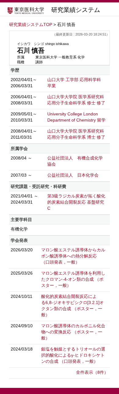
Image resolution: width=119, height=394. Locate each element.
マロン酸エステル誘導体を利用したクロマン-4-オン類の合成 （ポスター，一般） (73, 279)
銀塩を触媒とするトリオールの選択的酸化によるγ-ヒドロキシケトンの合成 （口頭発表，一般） (73, 355)
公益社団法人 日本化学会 (73, 175)
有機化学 (19, 229)
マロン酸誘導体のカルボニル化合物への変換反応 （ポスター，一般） (73, 331)
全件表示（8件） (92, 372)
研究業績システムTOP (30, 24)
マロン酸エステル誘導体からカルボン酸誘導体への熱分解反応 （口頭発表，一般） (73, 256)
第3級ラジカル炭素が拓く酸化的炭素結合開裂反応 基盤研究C (76, 202)
